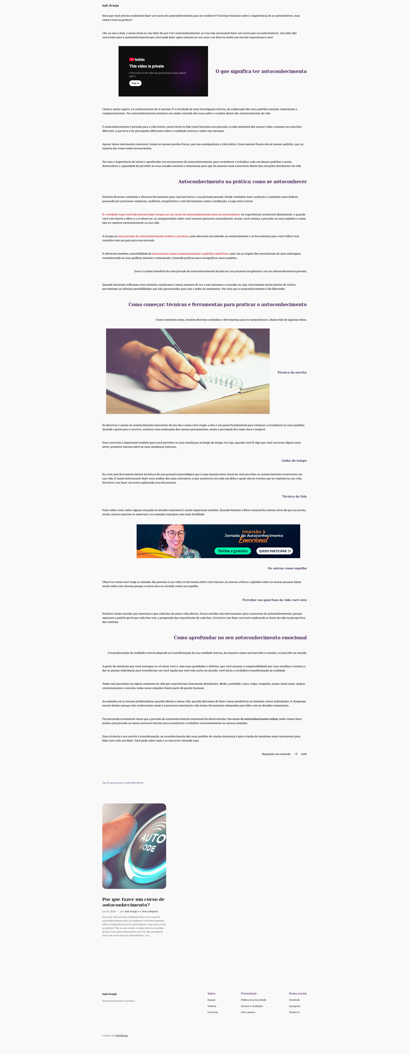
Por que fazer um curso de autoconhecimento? (133, 902)
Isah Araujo (110, 5)
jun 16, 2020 (109, 911)
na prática (124, 19)
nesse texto (174, 126)
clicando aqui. (190, 740)
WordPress (122, 1035)
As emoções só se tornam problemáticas (128, 701)
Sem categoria (150, 911)
